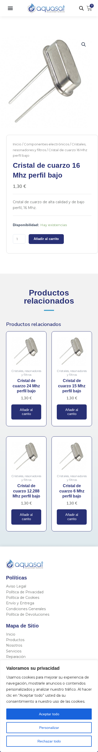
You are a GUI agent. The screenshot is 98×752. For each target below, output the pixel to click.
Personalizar (49, 728)
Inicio (17, 144)
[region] (49, 706)
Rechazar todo (49, 741)
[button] (10, 8)
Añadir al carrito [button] (26, 412)
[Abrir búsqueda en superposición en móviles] (81, 8)
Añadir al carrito (46, 239)
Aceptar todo (49, 714)
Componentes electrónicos (46, 144)
